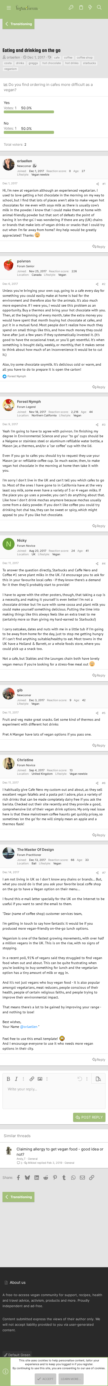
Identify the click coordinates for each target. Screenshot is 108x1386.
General (33, 1158)
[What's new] (90, 7)
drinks (20, 63)
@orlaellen (28, 1026)
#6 (103, 783)
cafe (57, 57)
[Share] (97, 184)
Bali (34, 863)
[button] (9, 7)
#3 (103, 424)
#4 (103, 563)
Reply (101, 247)
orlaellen (13, 57)
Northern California (44, 415)
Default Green (18, 1355)
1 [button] (11, 108)
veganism (10, 69)
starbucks (89, 63)
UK (33, 554)
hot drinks (72, 63)
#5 (103, 713)
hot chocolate (51, 63)
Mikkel (32, 1162)
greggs (33, 63)
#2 (103, 284)
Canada (36, 274)
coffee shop (85, 57)
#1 (103, 184)
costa (8, 63)
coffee (68, 57)
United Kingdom (42, 773)
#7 (103, 872)
